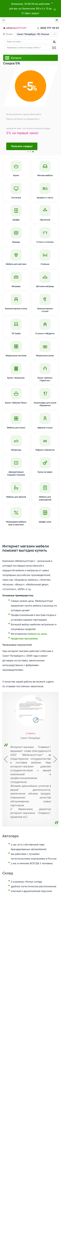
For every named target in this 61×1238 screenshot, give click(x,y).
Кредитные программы (24, 638)
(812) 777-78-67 (49, 27)
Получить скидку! (22, 146)
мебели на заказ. (38, 633)
